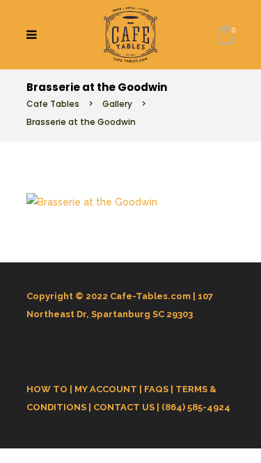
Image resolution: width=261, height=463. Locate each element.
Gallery (117, 104)
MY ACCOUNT (105, 389)
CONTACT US (124, 407)
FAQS (156, 389)
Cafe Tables (52, 104)
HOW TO (47, 389)
